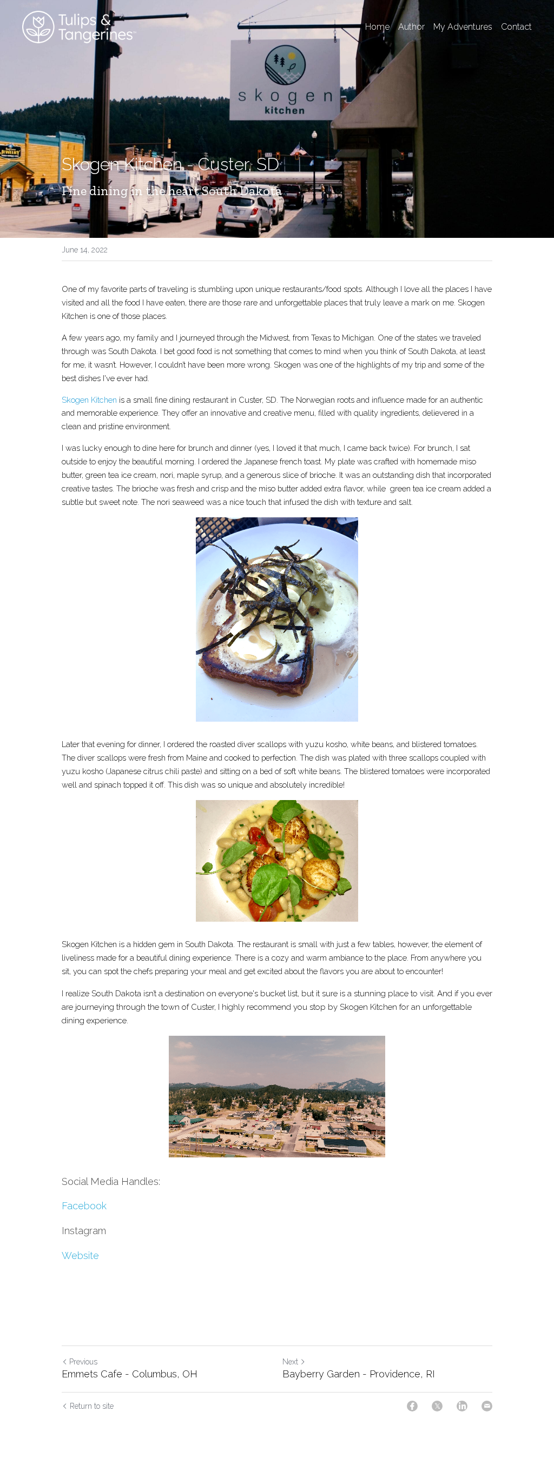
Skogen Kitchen (89, 399)
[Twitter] (437, 1406)
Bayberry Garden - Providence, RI (358, 1374)
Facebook (84, 1205)
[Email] (487, 1406)
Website (80, 1255)
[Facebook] (412, 1406)
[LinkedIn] (462, 1406)
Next (290, 1361)
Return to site (92, 1406)
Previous (83, 1361)
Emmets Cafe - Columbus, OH (129, 1374)
